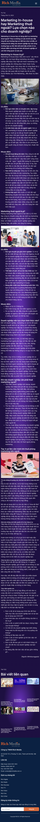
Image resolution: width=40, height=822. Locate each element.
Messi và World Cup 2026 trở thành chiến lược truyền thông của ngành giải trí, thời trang (6, 730)
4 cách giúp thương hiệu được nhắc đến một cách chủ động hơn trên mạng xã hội (20, 729)
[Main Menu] (36, 3)
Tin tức (3, 13)
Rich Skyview (5, 785)
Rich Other (4, 796)
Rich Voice (4, 790)
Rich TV (3, 788)
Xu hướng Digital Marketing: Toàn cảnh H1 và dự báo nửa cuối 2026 (19, 700)
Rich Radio (4, 782)
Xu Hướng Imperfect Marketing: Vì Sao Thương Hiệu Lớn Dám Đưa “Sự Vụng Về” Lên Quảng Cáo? (7, 703)
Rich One (3, 793)
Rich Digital (4, 779)
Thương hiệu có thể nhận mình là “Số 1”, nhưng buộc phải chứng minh (33, 727)
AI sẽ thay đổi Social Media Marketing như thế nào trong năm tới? (33, 700)
